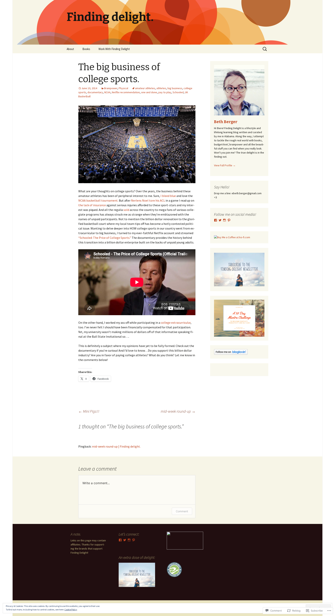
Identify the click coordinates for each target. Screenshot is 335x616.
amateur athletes (145, 88)
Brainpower (110, 88)
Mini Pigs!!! (88, 411)
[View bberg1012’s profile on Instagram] (224, 220)
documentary (95, 92)
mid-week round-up (178, 411)
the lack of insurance (92, 205)
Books (86, 49)
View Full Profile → (225, 165)
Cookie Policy (70, 609)
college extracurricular (176, 322)
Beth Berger (225, 121)
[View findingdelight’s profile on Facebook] (215, 220)
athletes (161, 88)
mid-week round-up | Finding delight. (116, 446)
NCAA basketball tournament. (98, 200)
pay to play (164, 92)
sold (126, 210)
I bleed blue (168, 196)
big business (175, 88)
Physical (123, 88)
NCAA (107, 92)
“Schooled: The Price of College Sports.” (105, 238)
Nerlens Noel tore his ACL (148, 200)
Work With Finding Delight (114, 49)
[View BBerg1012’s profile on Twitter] (220, 220)
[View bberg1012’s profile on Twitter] (124, 540)
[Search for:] (265, 49)
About (70, 49)
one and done (149, 92)
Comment (182, 511)
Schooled (178, 92)
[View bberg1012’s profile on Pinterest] (229, 220)
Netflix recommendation (126, 92)
